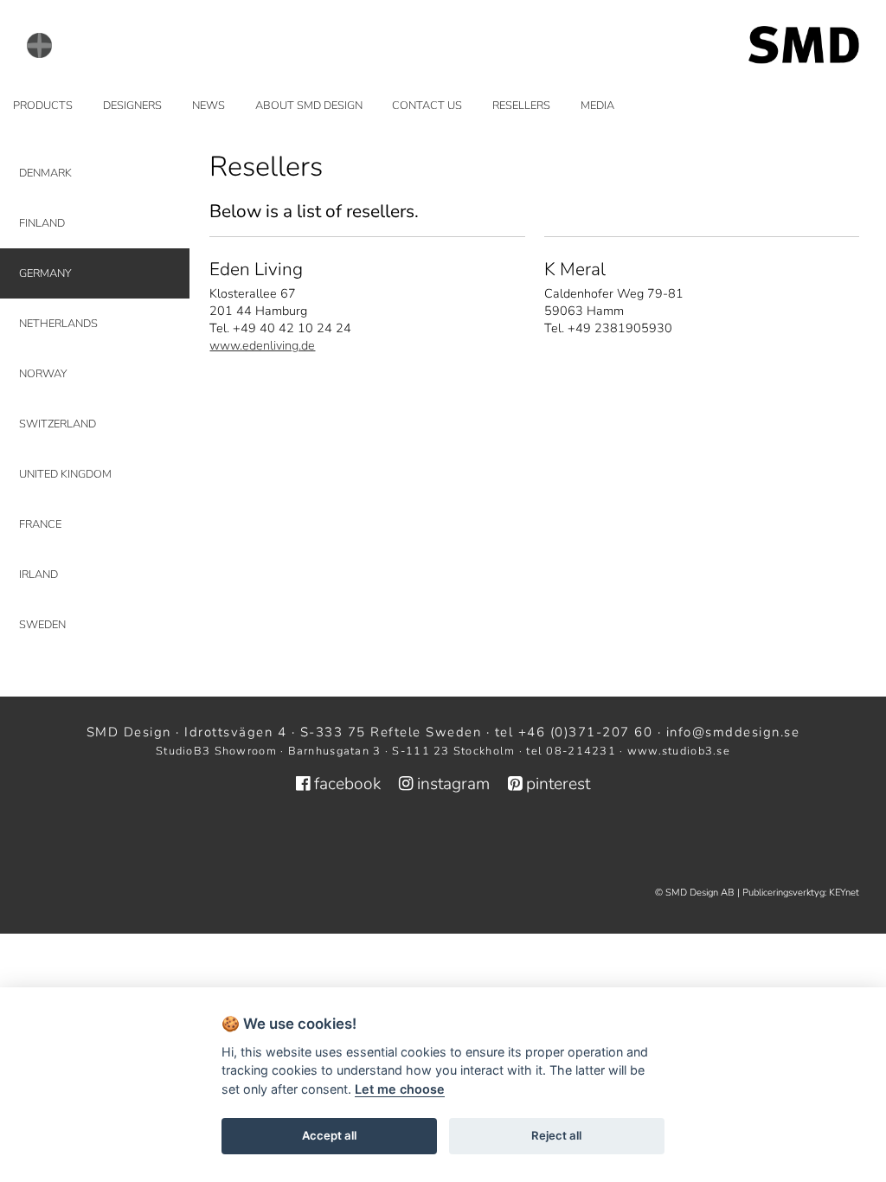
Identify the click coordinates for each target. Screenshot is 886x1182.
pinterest (556, 784)
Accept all (329, 1135)
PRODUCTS (43, 105)
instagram (453, 784)
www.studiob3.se (678, 751)
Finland (42, 223)
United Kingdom (65, 474)
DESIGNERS (132, 105)
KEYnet (844, 892)
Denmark (45, 173)
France (40, 524)
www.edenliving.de (262, 345)
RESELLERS (521, 105)
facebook (347, 784)
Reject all (556, 1135)
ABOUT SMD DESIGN (309, 105)
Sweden (42, 625)
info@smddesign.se (733, 732)
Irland (38, 574)
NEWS (208, 105)
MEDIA (597, 105)
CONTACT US (427, 105)
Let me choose (400, 1089)
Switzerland (57, 424)
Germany (45, 273)
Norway (43, 374)
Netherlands (58, 323)
